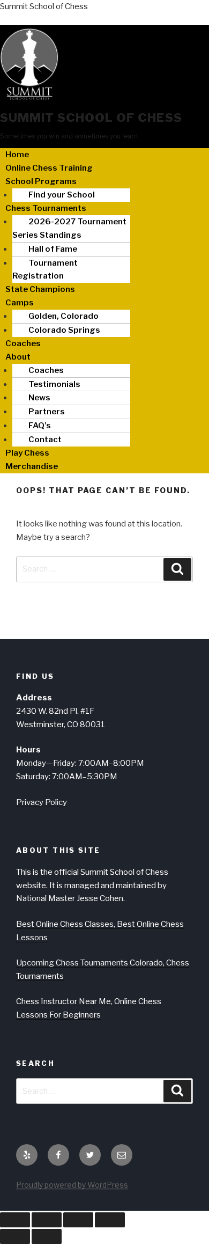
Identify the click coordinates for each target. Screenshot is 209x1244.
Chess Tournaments (45, 208)
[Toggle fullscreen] (47, 1219)
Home (17, 154)
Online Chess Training (49, 168)
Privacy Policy (41, 802)
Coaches (23, 343)
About (18, 357)
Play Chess (27, 453)
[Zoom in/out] (15, 1219)
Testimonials (54, 384)
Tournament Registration (45, 269)
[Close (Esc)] (110, 1219)
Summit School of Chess (44, 6)
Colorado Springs (64, 330)
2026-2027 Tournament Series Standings (69, 228)
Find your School (61, 195)
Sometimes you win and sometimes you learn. (69, 136)
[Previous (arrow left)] (15, 1236)
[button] (104, 181)
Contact (45, 439)
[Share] (78, 1219)
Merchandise (31, 466)
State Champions (40, 289)
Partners (46, 411)
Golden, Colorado (63, 316)
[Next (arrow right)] (47, 1236)
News (39, 398)
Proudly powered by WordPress (72, 1184)
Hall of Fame (52, 249)
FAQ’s (39, 425)
